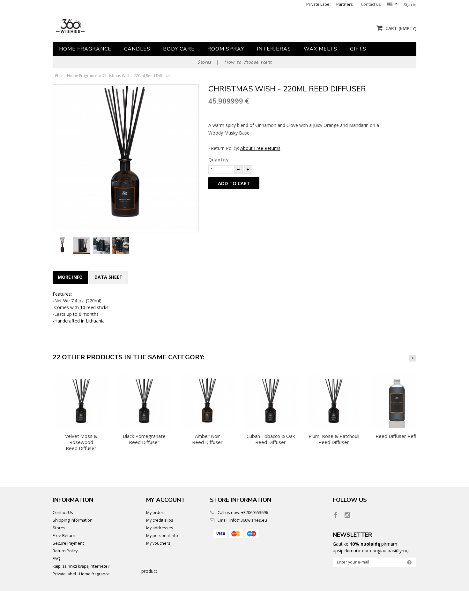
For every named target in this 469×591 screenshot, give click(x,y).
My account (165, 500)
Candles (137, 48)
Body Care (179, 48)
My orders (156, 512)
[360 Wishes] (112, 26)
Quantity (218, 160)
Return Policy (65, 551)
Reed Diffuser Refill (397, 436)
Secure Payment (68, 543)
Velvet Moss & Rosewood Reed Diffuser (81, 442)
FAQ (56, 558)
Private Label (318, 4)
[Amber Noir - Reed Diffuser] (207, 401)
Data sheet (108, 277)
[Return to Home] (56, 76)
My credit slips (159, 520)
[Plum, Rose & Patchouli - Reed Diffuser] (333, 401)
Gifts (358, 48)
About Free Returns (260, 148)
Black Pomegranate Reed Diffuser (144, 439)
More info (70, 277)
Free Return (64, 535)
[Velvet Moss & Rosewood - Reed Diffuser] (81, 401)
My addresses (159, 528)
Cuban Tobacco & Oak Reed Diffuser (271, 439)
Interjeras (274, 48)
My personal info (162, 535)
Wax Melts (320, 48)
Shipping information (73, 520)
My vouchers (158, 543)
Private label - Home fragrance (81, 574)
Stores (59, 528)
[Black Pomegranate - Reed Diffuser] (144, 401)
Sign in (410, 4)
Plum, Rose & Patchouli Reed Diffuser (334, 439)
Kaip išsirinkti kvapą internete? (81, 566)
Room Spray (225, 48)
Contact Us (63, 512)
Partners (344, 4)
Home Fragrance (85, 48)
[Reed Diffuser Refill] (396, 401)
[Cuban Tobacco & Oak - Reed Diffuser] (270, 401)
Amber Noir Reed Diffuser (207, 439)
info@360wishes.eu (248, 520)
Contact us (371, 4)
